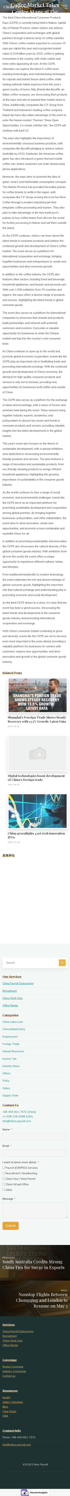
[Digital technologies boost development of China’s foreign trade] (37, 753)
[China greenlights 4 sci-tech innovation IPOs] (37, 810)
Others (6, 1073)
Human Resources (13, 1051)
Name (6, 1129)
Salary (6, 1088)
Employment (10, 1036)
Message (8, 1198)
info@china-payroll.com (17, 1121)
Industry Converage (14, 1371)
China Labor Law (13, 1022)
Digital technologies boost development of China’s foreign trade (36, 778)
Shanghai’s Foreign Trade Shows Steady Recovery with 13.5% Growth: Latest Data (37, 719)
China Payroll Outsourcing (18, 983)
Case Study (9, 1411)
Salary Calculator (13, 1402)
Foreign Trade (11, 1044)
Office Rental (10, 1005)
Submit (11, 1226)
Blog (5, 1406)
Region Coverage (13, 1366)
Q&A (5, 1415)
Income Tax (10, 1058)
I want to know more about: (20, 1162)
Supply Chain (10, 1095)
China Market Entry (14, 1029)
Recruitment (10, 991)
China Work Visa (12, 998)
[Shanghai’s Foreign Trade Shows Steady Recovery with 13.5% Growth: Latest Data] (37, 695)
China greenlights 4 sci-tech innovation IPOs (36, 835)
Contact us (9, 1376)
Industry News (11, 1066)
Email (6, 1146)
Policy (6, 1080)
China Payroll (16, 6)
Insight (6, 1397)
